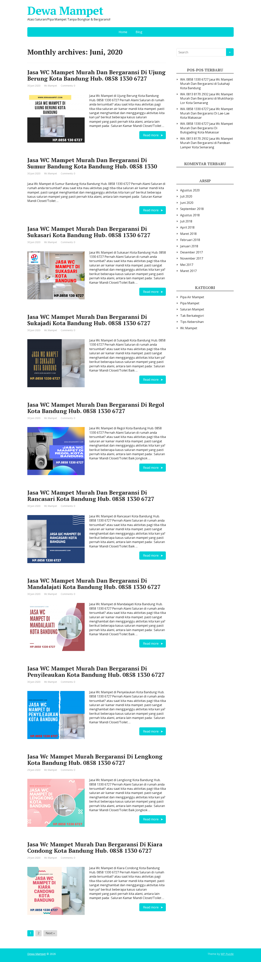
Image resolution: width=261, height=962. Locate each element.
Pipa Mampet (189, 303)
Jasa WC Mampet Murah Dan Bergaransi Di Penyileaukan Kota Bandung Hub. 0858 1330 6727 (96, 672)
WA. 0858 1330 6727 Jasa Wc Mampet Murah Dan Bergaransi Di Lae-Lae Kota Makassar (206, 113)
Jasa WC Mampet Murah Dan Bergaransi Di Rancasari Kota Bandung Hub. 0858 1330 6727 (90, 496)
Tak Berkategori (192, 316)
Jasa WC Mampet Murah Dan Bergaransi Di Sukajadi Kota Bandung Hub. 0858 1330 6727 (88, 320)
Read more (151, 135)
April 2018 (187, 227)
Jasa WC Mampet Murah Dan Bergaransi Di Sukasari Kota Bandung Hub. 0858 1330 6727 (88, 232)
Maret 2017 (188, 271)
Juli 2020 (186, 196)
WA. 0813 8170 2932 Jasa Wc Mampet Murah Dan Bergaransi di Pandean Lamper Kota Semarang (206, 142)
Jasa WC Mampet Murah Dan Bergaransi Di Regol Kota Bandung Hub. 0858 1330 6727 (95, 408)
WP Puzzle (227, 954)
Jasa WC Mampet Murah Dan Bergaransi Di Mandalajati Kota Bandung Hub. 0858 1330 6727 (93, 584)
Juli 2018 (186, 221)
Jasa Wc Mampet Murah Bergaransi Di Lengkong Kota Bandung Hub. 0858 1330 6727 (94, 760)
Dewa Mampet (65, 10)
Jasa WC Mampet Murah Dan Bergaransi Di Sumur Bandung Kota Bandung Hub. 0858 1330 (92, 163)
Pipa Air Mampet (192, 297)
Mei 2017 (186, 265)
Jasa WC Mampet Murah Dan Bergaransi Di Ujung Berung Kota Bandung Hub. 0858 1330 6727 (96, 75)
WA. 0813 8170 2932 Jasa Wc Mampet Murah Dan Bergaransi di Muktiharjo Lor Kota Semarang (206, 98)
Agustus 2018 (190, 215)
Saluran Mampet (192, 309)
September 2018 (192, 209)
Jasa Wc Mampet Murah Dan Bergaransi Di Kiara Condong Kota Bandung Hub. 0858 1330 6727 (94, 847)
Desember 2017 (191, 252)
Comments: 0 (68, 85)
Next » (50, 933)
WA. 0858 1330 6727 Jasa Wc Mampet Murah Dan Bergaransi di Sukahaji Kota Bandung (206, 83)
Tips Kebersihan (192, 322)
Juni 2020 (186, 203)
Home (123, 32)
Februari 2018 (190, 240)
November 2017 (191, 258)
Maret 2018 (188, 234)
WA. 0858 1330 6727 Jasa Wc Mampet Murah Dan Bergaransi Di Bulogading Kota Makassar (206, 128)
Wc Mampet (50, 85)
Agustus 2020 (190, 190)
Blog (139, 32)
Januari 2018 (189, 246)
